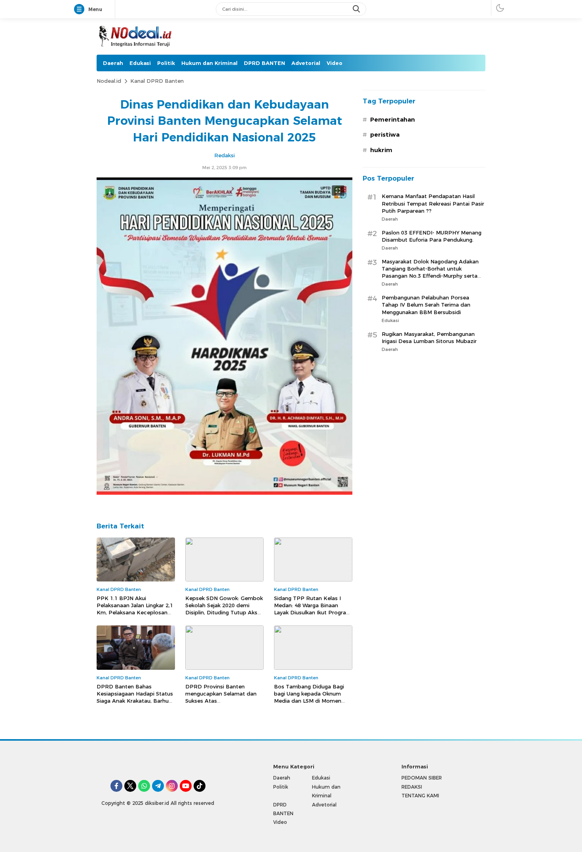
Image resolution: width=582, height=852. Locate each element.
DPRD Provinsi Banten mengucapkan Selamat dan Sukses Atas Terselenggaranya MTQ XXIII (221, 697)
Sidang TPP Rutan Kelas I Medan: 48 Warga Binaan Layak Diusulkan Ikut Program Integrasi (312, 609)
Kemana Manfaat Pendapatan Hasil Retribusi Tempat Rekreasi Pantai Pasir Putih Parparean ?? (433, 203)
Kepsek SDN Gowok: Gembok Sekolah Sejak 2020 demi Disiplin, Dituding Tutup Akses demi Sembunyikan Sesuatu (224, 609)
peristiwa (384, 134)
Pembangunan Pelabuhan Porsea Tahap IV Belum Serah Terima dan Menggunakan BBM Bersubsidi (426, 304)
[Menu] (81, 9)
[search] (357, 9)
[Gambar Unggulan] (224, 492)
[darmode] (500, 7)
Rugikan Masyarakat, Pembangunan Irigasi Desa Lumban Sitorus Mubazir (429, 337)
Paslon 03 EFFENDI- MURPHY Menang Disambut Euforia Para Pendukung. (431, 236)
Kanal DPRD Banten (157, 81)
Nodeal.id (109, 81)
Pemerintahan (392, 119)
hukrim (381, 150)
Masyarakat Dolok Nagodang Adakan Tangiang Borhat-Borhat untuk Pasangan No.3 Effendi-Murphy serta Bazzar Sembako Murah (430, 272)
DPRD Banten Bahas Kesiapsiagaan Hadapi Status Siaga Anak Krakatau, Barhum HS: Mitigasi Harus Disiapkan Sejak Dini (135, 701)
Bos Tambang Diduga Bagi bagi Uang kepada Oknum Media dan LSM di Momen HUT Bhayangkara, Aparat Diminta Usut (309, 701)
